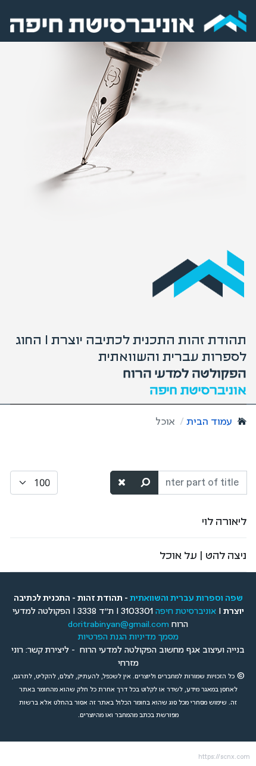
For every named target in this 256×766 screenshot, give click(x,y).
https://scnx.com (224, 757)
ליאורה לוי (224, 521)
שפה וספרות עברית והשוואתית (186, 598)
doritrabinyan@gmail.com (118, 625)
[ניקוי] (122, 482)
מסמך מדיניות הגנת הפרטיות (128, 637)
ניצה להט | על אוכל (203, 555)
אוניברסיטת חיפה (185, 611)
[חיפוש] (145, 482)
